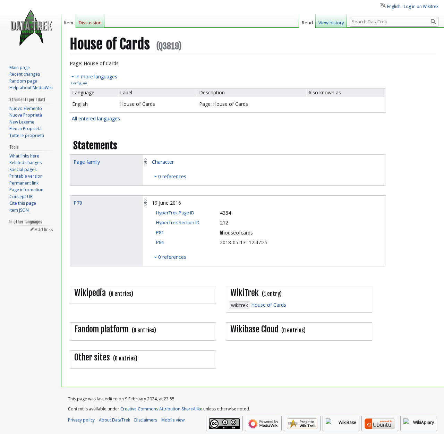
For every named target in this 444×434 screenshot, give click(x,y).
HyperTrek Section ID (177, 222)
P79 (78, 202)
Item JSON (19, 210)
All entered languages (96, 118)
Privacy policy (81, 420)
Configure (79, 83)
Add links (44, 229)
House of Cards (268, 304)
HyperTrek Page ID (175, 213)
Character (163, 162)
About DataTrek (114, 420)
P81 (160, 233)
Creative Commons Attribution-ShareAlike (161, 409)
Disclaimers (145, 420)
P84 (160, 242)
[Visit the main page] (30, 28)
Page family (87, 162)
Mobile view (173, 420)
